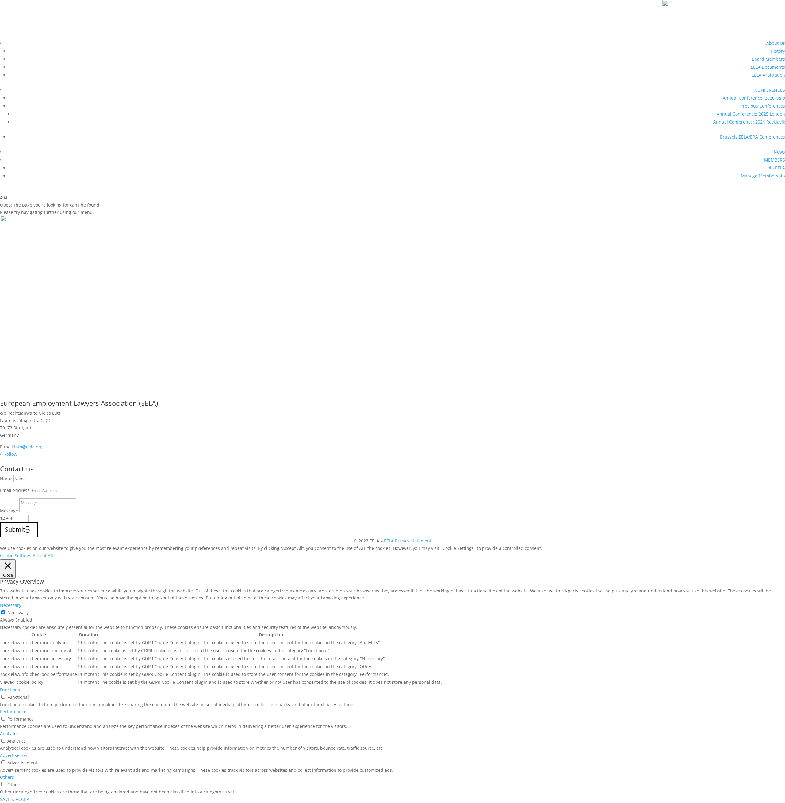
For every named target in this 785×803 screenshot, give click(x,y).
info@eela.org (28, 447)
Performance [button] (13, 711)
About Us (775, 43)
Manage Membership (763, 176)
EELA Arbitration (768, 75)
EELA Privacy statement (407, 541)
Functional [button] (10, 690)
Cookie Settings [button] (15, 555)
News (779, 152)
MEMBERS (774, 160)
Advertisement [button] (15, 755)
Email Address (14, 490)
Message (9, 511)
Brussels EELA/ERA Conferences (752, 137)
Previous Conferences (763, 106)
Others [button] (7, 777)
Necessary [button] (10, 605)
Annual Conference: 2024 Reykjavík (749, 122)
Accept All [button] (43, 555)
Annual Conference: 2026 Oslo (754, 98)
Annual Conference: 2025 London (751, 114)
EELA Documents (768, 67)
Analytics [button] (9, 733)
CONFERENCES (770, 90)
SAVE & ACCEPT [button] (15, 799)
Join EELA (775, 168)
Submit (15, 529)
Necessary (18, 612)
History (778, 51)
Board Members (768, 59)
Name (6, 478)
